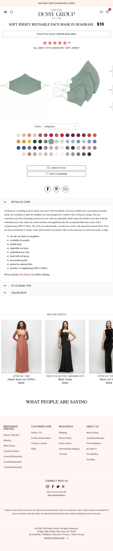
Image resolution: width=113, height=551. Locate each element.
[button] (25, 85)
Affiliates (47, 534)
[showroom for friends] (101, 12)
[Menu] (5, 12)
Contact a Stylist (39, 443)
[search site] (12, 12)
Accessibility (35, 534)
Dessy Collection (11, 435)
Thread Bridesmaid (13, 467)
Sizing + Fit (36, 432)
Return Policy (65, 438)
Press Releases (94, 443)
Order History (65, 443)
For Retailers (92, 454)
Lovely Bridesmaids (13, 456)
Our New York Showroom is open (56, 3)
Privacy (66, 534)
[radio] (45, 42)
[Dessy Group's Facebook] (53, 486)
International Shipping (69, 449)
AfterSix (7, 440)
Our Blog (91, 459)
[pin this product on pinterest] (56, 189)
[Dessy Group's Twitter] (59, 486)
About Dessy (93, 432)
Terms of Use (77, 534)
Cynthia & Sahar (11, 451)
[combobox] (58, 126)
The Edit (63, 454)
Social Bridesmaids (13, 462)
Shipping (63, 432)
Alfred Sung (9, 446)
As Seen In (92, 449)
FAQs (33, 449)
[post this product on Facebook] (47, 189)
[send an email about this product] (65, 189)
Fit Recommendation (41, 438)
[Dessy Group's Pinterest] (64, 486)
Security (57, 534)
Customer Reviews (95, 438)
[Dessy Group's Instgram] (48, 486)
